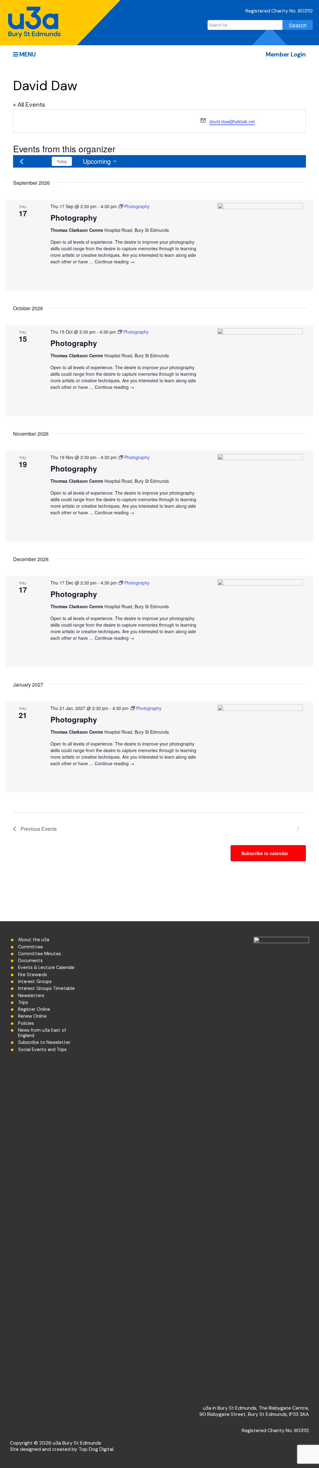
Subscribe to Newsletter (44, 1042)
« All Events (29, 104)
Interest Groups (35, 981)
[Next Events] (41, 161)
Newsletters (31, 995)
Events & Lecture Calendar (46, 967)
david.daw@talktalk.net (232, 121)
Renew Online (32, 1016)
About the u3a (33, 939)
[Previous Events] (21, 161)
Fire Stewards (32, 974)
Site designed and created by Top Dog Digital (61, 1449)
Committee (30, 947)
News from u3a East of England (42, 1033)
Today (62, 161)
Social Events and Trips (42, 1049)
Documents (30, 960)
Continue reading (114, 261)
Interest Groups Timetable (46, 988)
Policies (26, 1023)
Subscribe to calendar (264, 853)
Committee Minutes (39, 954)
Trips (23, 1002)
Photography (73, 217)
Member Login (286, 54)
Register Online (34, 1009)
